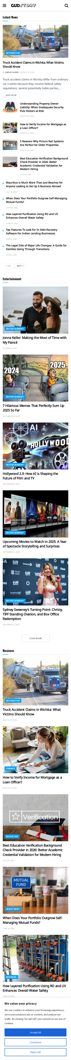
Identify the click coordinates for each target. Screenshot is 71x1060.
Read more (13, 95)
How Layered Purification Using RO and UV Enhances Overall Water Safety (32, 215)
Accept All (35, 1032)
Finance (10, 768)
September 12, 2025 (11, 624)
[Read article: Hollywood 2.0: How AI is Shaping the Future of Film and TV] (35, 446)
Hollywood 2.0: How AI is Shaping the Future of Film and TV (30, 475)
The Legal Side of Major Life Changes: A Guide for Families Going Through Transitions (36, 247)
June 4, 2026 (11, 255)
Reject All (35, 1052)
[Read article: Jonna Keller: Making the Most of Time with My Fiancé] (35, 310)
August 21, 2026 (27, 72)
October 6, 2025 (10, 348)
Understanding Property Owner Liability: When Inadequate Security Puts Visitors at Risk (42, 107)
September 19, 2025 (11, 552)
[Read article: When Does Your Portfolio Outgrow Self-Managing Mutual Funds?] (35, 890)
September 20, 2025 (11, 484)
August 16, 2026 (27, 116)
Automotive (13, 53)
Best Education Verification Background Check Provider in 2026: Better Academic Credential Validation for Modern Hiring (44, 164)
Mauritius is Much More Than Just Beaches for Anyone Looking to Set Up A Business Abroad (34, 184)
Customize (35, 1042)
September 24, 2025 (11, 416)
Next (19, 266)
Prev (8, 266)
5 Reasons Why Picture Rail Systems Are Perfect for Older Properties (42, 143)
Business (11, 977)
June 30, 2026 (12, 208)
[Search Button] (66, 5)
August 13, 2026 (27, 133)
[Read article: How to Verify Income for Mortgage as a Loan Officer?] (10, 127)
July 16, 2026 (11, 192)
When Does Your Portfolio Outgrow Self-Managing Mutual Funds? (32, 920)
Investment (13, 909)
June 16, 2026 (12, 223)
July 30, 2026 (25, 174)
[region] (35, 1028)
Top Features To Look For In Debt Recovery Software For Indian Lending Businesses (31, 231)
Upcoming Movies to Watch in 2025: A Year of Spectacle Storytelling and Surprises (34, 543)
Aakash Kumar (11, 72)
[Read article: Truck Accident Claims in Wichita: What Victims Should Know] (35, 41)
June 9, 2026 (11, 239)
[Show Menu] (4, 5)
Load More (35, 638)
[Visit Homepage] (35, 5)
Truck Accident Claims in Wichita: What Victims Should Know (32, 711)
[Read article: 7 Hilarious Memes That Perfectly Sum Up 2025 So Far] (35, 378)
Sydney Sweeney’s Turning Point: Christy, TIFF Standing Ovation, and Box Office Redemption (33, 614)
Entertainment (15, 329)
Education (12, 836)
